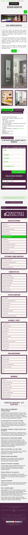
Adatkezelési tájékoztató (6, 395)
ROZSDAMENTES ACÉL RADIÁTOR (8, 341)
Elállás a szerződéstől (6, 397)
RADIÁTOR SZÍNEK (5, 359)
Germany (10, 510)
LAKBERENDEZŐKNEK (6, 384)
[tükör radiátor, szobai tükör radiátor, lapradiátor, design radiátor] (7, 97)
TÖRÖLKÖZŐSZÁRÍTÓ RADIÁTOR (8, 229)
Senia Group (9, 515)
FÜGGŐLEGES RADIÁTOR (11, 0)
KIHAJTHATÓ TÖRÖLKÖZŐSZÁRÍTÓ (8, 300)
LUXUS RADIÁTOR (5, 249)
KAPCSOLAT (4, 379)
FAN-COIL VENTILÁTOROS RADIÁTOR (9, 315)
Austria (14, 509)
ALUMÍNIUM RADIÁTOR (6, 326)
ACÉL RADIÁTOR (5, 323)
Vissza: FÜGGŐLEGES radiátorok (14, 202)
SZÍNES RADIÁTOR (5, 344)
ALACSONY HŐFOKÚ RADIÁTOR (8, 246)
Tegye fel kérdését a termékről (7, 137)
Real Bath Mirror (21, 128)
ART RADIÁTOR (5, 298)
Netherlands (14, 510)
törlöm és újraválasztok (19, 172)
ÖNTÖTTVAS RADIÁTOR (6, 336)
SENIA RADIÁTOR (5, 361)
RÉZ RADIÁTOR (5, 338)
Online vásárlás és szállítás (7, 387)
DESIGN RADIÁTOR (5, 231)
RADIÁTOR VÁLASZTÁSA (6, 367)
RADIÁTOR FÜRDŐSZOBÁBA (7, 280)
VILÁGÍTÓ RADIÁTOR (6, 305)
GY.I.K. (3, 369)
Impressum (15, 514)
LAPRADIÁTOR (5, 239)
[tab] (7, 110)
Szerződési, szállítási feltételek (7, 392)
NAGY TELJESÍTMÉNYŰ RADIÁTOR (8, 244)
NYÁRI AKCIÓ (4, 224)
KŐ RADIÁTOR (4, 333)
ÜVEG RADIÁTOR (5, 349)
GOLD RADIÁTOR (5, 328)
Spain (21, 510)
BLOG (3, 372)
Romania (18, 510)
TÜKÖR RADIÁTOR (5, 346)
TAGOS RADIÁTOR (5, 241)
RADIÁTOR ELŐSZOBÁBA (7, 275)
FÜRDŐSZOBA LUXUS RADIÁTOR (8, 252)
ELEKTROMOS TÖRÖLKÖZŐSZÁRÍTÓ (9, 262)
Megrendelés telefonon (6, 389)
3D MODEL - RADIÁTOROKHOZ (8, 364)
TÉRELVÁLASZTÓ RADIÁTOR (7, 310)
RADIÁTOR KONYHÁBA (6, 285)
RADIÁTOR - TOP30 (5, 287)
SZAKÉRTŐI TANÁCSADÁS (7, 382)
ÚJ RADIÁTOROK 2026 (6, 290)
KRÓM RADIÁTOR (5, 331)
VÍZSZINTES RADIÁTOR (6, 234)
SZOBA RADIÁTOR (5, 226)
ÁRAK (14, 51)
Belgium (2, 510)
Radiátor (3, 0)
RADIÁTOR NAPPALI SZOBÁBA (8, 277)
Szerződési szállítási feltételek (16, 515)
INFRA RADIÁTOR (5, 308)
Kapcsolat (3, 514)
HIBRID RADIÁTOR (5, 264)
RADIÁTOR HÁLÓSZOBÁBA (7, 282)
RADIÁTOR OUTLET (6, 356)
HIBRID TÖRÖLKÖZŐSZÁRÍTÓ (7, 267)
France (8, 510)
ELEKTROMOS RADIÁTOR (7, 259)
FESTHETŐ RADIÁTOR (6, 303)
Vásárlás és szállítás (9, 514)
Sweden (23, 510)
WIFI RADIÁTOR (5, 313)
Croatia (5, 510)
